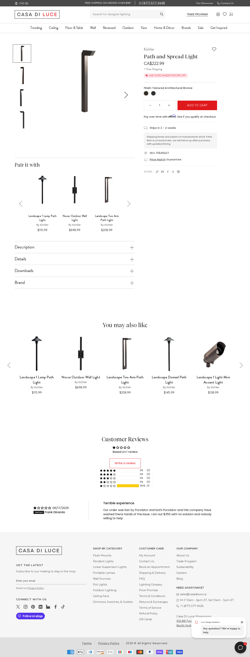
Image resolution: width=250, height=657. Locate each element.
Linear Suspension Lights (109, 567)
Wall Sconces (102, 578)
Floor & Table (74, 27)
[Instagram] (25, 606)
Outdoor (128, 27)
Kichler (149, 49)
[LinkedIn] (40, 606)
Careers (181, 572)
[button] (108, 485)
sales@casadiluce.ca (193, 594)
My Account (147, 555)
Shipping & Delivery (152, 572)
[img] (42, 508)
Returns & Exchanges (153, 602)
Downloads (24, 270)
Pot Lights (100, 584)
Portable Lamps (104, 572)
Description (24, 247)
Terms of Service (150, 607)
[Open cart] (231, 14)
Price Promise (148, 590)
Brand (20, 282)
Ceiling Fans (101, 596)
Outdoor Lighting (104, 590)
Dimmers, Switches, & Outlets (113, 602)
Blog (179, 578)
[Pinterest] (178, 171)
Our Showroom (204, 3)
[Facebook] (167, 171)
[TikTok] (63, 606)
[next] (125, 95)
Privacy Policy (36, 588)
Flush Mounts (102, 555)
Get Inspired (218, 27)
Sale (201, 27)
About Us (182, 555)
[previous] (46, 95)
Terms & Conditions (152, 596)
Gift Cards (145, 619)
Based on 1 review (125, 452)
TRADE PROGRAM (197, 14)
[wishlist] (225, 14)
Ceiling (53, 27)
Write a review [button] (125, 463)
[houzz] (48, 606)
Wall (93, 27)
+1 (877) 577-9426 (152, 3)
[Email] (162, 171)
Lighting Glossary (150, 584)
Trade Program (186, 561)
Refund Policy (148, 613)
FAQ (142, 578)
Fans (144, 27)
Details (20, 259)
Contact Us (227, 3)
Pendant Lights (103, 561)
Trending (36, 27)
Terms (87, 643)
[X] (173, 171)
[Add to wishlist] (214, 49)
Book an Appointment (154, 567)
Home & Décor (164, 27)
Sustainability (185, 567)
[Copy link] (157, 171)
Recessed (109, 27)
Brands (186, 27)
